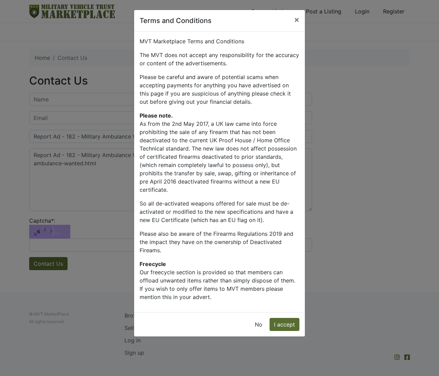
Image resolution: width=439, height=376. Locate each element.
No (258, 324)
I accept (284, 324)
